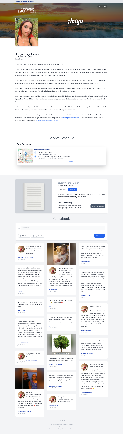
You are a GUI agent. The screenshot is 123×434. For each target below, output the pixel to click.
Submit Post (99, 236)
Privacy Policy (56, 426)
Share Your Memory (98, 206)
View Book (63, 189)
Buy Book (72, 189)
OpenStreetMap (63, 429)
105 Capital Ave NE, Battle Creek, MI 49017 (50, 158)
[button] (25, 154)
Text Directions (69, 161)
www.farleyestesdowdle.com (70, 117)
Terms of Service (66, 426)
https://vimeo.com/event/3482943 (47, 120)
